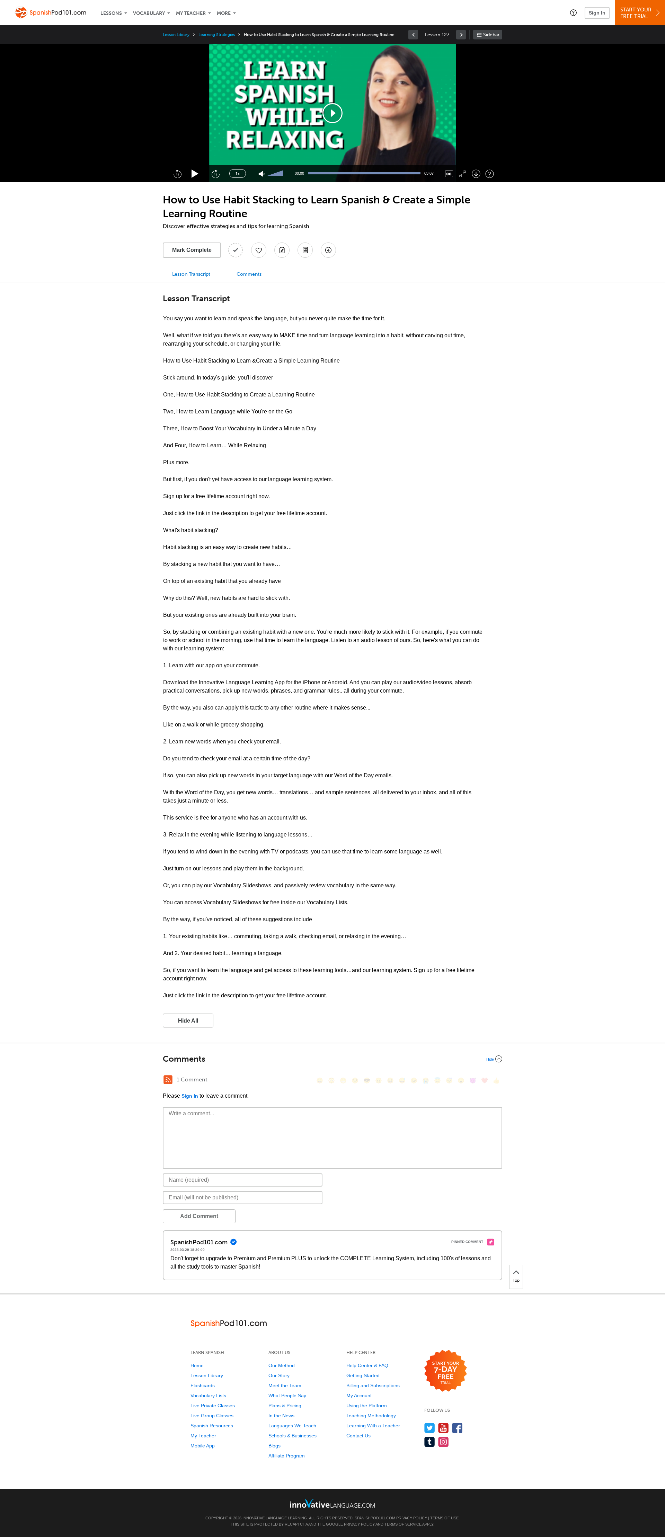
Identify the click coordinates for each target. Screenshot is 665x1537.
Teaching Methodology (371, 1415)
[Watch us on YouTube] (443, 1427)
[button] (573, 12)
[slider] (276, 173)
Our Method (281, 1365)
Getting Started (363, 1375)
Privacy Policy (411, 1518)
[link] (413, 34)
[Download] (476, 174)
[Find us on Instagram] (443, 1441)
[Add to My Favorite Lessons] (258, 250)
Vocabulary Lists (208, 1395)
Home (197, 1365)
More (224, 13)
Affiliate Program (286, 1455)
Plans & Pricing (284, 1405)
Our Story (279, 1375)
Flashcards (202, 1385)
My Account (359, 1395)
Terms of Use (444, 1518)
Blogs (274, 1445)
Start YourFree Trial (635, 13)
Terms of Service (403, 1524)
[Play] (195, 174)
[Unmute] (262, 174)
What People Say (287, 1395)
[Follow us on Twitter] (429, 1427)
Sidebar (491, 35)
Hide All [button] (188, 1021)
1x (238, 174)
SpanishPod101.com (375, 1518)
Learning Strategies (216, 34)
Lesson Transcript (191, 274)
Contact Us (358, 1435)
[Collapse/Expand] (332, 1059)
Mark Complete (192, 250)
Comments (249, 274)
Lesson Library (176, 34)
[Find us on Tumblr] (429, 1441)
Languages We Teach (292, 1425)
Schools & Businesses (292, 1435)
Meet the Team (284, 1385)
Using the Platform (366, 1405)
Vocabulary (149, 13)
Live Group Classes (211, 1415)
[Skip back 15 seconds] (177, 173)
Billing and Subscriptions (373, 1385)
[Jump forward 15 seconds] (215, 173)
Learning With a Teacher (373, 1425)
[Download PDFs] (305, 250)
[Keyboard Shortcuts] (489, 174)
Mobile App (202, 1445)
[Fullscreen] (462, 174)
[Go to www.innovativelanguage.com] (332, 1503)
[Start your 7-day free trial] (445, 1371)
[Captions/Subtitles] (449, 174)
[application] (332, 113)
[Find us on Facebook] (457, 1427)
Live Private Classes (212, 1405)
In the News (281, 1415)
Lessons (111, 13)
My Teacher (191, 13)
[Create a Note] (282, 250)
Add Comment (199, 1216)
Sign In (597, 13)
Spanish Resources (211, 1425)
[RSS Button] (168, 1079)
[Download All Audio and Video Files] (328, 250)
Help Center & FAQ (367, 1365)
